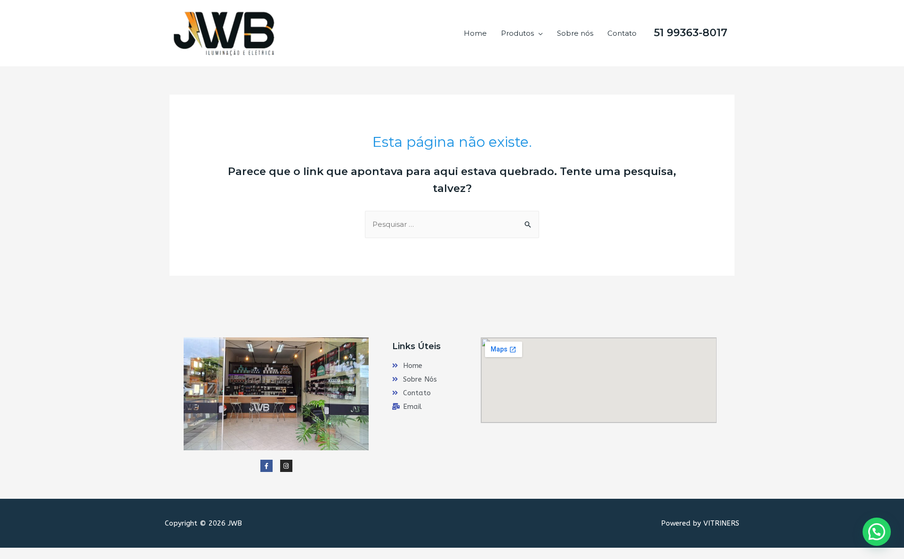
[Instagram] (286, 466)
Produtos (517, 33)
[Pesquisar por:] (452, 224)
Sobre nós (575, 33)
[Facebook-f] (266, 466)
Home (475, 33)
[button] (877, 532)
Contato (622, 33)
